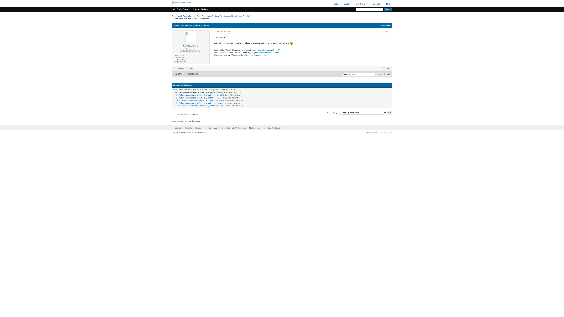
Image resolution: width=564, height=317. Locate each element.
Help (388, 4)
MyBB (183, 132)
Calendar (377, 4)
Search (347, 4)
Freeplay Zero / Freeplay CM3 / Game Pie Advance (209, 16)
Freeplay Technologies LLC (206, 128)
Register (204, 9)
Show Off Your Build (239, 16)
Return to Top (224, 128)
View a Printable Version (188, 114)
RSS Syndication (274, 128)
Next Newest (192, 74)
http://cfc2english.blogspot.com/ (265, 50)
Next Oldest (180, 74)
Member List (361, 4)
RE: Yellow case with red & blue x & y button (194, 95)
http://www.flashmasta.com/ (267, 53)
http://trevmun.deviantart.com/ (254, 55)
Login (196, 9)
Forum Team (178, 128)
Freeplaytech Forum (180, 16)
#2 (387, 31)
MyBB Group (201, 132)
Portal (335, 4)
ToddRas (220, 103)
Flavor (221, 92)
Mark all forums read (257, 128)
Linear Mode (386, 25)
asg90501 (214, 90)
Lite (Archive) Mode (239, 128)
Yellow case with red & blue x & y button (190, 90)
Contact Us (188, 128)
